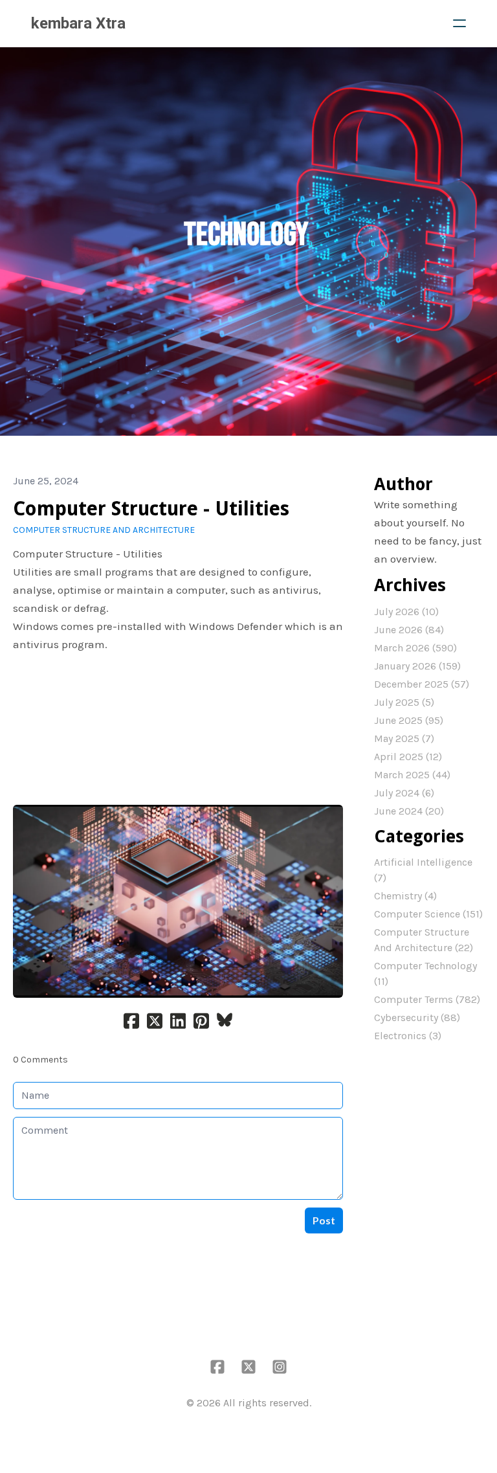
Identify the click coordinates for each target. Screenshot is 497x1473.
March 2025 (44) (412, 775)
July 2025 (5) (404, 702)
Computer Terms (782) (427, 999)
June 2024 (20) (409, 811)
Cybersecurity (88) (417, 1017)
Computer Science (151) (428, 914)
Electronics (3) (407, 1035)
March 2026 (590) (415, 648)
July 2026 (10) (406, 611)
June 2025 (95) (408, 720)
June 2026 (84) (409, 630)
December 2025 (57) (421, 684)
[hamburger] (459, 23)
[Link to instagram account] (279, 1367)
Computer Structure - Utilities (151, 508)
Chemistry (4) (405, 896)
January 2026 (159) (417, 666)
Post (324, 1220)
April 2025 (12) (408, 756)
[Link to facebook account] (217, 1367)
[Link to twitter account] (248, 1367)
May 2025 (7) (404, 738)
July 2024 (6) (404, 793)
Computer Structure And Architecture (104, 529)
